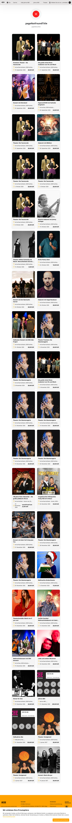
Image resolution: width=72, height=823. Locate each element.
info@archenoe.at (25, 804)
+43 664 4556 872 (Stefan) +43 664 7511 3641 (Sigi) (34, 806)
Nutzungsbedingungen (9, 816)
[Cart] (50, 2)
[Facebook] (66, 806)
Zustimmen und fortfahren (61, 820)
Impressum (53, 806)
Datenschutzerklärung (56, 804)
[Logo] (3, 2)
